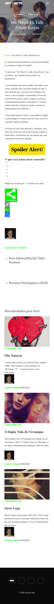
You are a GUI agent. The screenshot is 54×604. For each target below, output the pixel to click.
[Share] (27, 214)
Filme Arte (33, 14)
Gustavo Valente (19, 34)
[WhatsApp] (27, 209)
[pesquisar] (42, 3)
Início (7, 55)
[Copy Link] (27, 204)
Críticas (19, 14)
